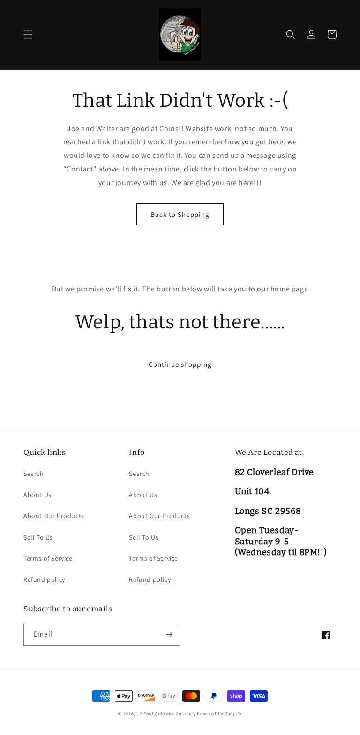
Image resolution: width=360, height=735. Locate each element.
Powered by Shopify (219, 714)
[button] (28, 34)
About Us (37, 494)
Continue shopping (180, 364)
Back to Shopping (180, 214)
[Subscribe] (169, 635)
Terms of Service (48, 558)
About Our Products (53, 516)
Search (33, 473)
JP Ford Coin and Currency (166, 714)
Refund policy (44, 579)
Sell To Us (38, 537)
